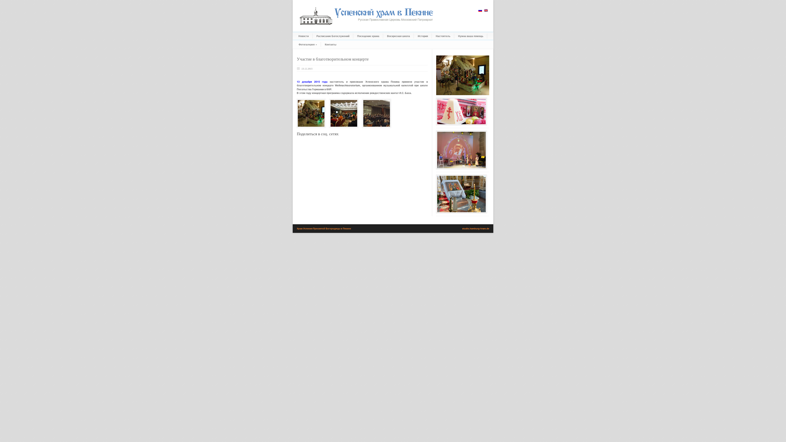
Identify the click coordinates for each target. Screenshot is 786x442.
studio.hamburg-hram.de (475, 228)
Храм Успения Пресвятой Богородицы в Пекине (324, 228)
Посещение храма (368, 36)
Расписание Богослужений (332, 36)
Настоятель (443, 36)
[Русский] (480, 10)
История (423, 36)
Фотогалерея (308, 44)
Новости (303, 36)
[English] (486, 10)
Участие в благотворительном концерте (333, 59)
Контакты (330, 44)
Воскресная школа (398, 36)
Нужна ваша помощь (470, 36)
